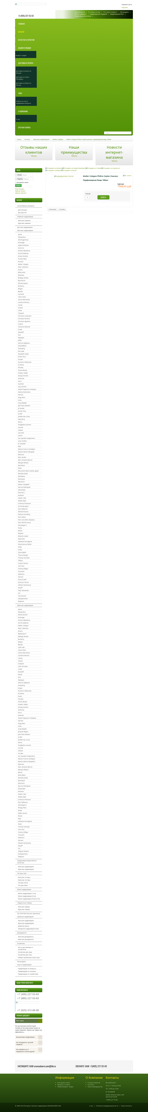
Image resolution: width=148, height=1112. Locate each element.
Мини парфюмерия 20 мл (27, 896)
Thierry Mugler (23, 555)
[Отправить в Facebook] (53, 168)
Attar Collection (23, 267)
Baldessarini (22, 634)
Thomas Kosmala (23, 558)
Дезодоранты (22, 933)
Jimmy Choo (22, 411)
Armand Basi (22, 259)
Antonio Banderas (24, 251)
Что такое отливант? (110, 12)
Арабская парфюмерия (25, 917)
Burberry (21, 286)
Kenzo (20, 422)
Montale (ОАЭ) (23, 474)
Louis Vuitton (22, 441)
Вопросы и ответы (63, 1085)
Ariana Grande (23, 256)
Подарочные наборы (24, 903)
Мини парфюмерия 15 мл (27, 893)
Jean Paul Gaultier (24, 406)
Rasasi (20, 531)
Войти (18, 185)
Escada (20, 359)
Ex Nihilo (21, 365)
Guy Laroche (22, 387)
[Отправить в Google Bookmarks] (74, 168)
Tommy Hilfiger (23, 569)
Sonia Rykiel (22, 552)
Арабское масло (23, 926)
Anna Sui (21, 248)
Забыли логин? (20, 191)
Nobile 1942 (22, 498)
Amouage (21, 242)
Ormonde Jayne (23, 506)
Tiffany (20, 560)
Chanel (20, 308)
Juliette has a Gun (24, 416)
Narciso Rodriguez (24, 487)
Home (19, 139)
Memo (20, 772)
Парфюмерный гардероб (98, 14)
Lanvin (20, 435)
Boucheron (21, 280)
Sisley (20, 550)
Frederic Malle (23, 373)
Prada (20, 528)
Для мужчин (22, 213)
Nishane (21, 495)
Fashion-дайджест (81, 14)
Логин (19, 175)
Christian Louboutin (24, 316)
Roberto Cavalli (23, 536)
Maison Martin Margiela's (26, 761)
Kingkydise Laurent (24, 425)
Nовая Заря (22, 501)
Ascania (20, 261)
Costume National (24, 327)
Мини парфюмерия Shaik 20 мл (29, 899)
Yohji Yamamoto (23, 590)
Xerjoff (20, 588)
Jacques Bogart (23, 732)
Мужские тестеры (24, 880)
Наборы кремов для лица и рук (29, 957)
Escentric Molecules (24, 362)
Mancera (21, 454)
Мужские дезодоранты (26, 939)
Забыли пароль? (20, 193)
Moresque (21, 479)
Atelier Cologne (58, 139)
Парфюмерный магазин (83, 16)
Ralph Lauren (22, 813)
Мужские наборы (24, 909)
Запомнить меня (22, 182)
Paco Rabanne (23, 509)
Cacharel (21, 294)
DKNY (20, 340)
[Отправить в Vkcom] (69, 170)
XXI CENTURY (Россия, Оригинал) (28, 913)
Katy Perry (21, 419)
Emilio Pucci (22, 357)
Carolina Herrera (23, 302)
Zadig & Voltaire (23, 851)
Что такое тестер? (94, 12)
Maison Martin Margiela (26, 452)
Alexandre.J (22, 237)
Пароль (20, 179)
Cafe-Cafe (21, 647)
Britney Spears (23, 283)
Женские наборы (24, 907)
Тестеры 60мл (23, 885)
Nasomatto (21, 490)
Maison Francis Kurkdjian (26, 449)
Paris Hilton (22, 517)
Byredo (20, 291)
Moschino (21, 482)
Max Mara (21, 465)
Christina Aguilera (24, 321)
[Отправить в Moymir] (53, 170)
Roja (19, 819)
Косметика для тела (25, 955)
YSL (19, 593)
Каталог (27, 139)
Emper (20, 688)
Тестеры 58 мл (23, 883)
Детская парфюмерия (25, 227)
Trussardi (21, 571)
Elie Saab (21, 351)
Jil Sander (21, 408)
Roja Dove (21, 539)
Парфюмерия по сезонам (27, 971)
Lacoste (20, 427)
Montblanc (21, 476)
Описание (52, 209)
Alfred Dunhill (22, 615)
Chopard (21, 313)
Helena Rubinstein (24, 392)
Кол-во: (88, 194)
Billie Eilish (21, 272)
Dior (19, 335)
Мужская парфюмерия (41, 139)
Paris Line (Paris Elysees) (26, 520)
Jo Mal (20, 414)
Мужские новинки (24, 223)
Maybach (21, 601)
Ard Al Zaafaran (23, 253)
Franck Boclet (22, 370)
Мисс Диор (20, 1021)
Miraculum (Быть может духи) (28, 471)
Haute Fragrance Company (27, 389)
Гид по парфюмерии (24, 965)
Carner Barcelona (24, 300)
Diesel (20, 674)
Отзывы (62, 209)
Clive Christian (23, 666)
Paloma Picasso (23, 512)
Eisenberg (21, 348)
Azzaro (20, 270)
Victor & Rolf (22, 580)
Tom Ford (21, 566)
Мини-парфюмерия (24, 889)
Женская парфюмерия (25, 230)
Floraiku (20, 367)
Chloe (20, 310)
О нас (91, 1106)
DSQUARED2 (22, 346)
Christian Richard (24, 319)
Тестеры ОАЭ (21, 873)
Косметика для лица (25, 952)
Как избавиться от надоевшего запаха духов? (25, 1050)
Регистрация (19, 189)
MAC (19, 446)
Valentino (21, 574)
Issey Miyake (22, 403)
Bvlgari (20, 289)
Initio (20, 400)
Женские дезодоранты (26, 937)
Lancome (21, 433)
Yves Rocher (22, 596)
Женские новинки (24, 220)
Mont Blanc (22, 775)
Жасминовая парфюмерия (25, 1037)
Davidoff (21, 332)
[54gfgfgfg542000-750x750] (63, 176)
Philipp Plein (22, 808)
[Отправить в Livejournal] (110, 168)
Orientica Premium (24, 503)
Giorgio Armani (23, 376)
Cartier (20, 305)
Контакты (91, 1085)
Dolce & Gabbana (24, 343)
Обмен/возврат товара (65, 1087)
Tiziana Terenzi (23, 563)
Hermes (20, 395)
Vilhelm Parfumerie (24, 585)
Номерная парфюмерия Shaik (28, 929)
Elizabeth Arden (23, 354)
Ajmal (20, 234)
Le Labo (20, 753)
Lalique (20, 430)
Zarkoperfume (23, 599)
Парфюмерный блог (117, 14)
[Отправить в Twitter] (93, 168)
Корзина (125, 7)
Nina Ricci (21, 493)
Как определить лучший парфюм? (24, 1043)
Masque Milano (23, 463)
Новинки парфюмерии (25, 217)
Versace (20, 577)
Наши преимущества (95, 1087)
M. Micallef (21, 444)
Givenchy (21, 378)
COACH (20, 324)
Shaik (20, 547)
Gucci (20, 381)
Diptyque (21, 338)
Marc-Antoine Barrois (25, 460)
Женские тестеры (24, 877)
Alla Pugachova (23, 240)
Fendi (20, 696)
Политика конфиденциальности (107, 1106)
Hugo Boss (21, 397)
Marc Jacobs (22, 457)
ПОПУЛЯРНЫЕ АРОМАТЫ (25, 206)
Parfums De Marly (24, 514)
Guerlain (21, 384)
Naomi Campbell (23, 484)
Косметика (21, 943)
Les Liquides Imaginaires (26, 438)
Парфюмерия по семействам (28, 974)
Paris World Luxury (24, 522)
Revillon (20, 533)
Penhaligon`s (22, 525)
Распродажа (124, 12)
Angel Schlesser (23, 245)
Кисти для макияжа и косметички (25, 948)
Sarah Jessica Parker (25, 544)
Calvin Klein (22, 297)
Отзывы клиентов (94, 1083)
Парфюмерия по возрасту (27, 969)
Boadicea (21, 275)
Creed (20, 329)
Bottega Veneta (23, 278)
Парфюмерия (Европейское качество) (26, 862)
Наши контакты (126, 1106)
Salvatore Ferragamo (25, 541)
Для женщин (22, 210)
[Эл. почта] (127, 175)
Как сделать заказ (63, 1083)
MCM (20, 468)
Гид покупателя (80, 12)
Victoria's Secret (23, 582)
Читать (34, 156)
